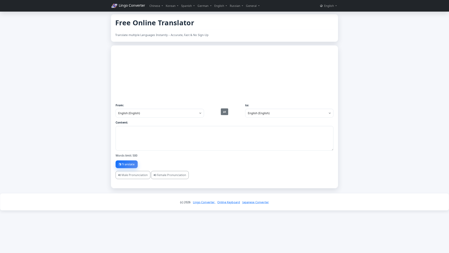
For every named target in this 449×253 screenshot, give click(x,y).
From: (120, 105)
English (219, 6)
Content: (122, 122)
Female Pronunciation (171, 175)
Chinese (155, 6)
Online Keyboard (228, 202)
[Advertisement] (224, 76)
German (203, 6)
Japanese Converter (255, 202)
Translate (128, 164)
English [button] (328, 6)
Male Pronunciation (134, 175)
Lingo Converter (131, 5)
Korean (171, 6)
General (251, 6)
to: (247, 105)
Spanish (187, 6)
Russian (235, 6)
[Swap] (224, 111)
